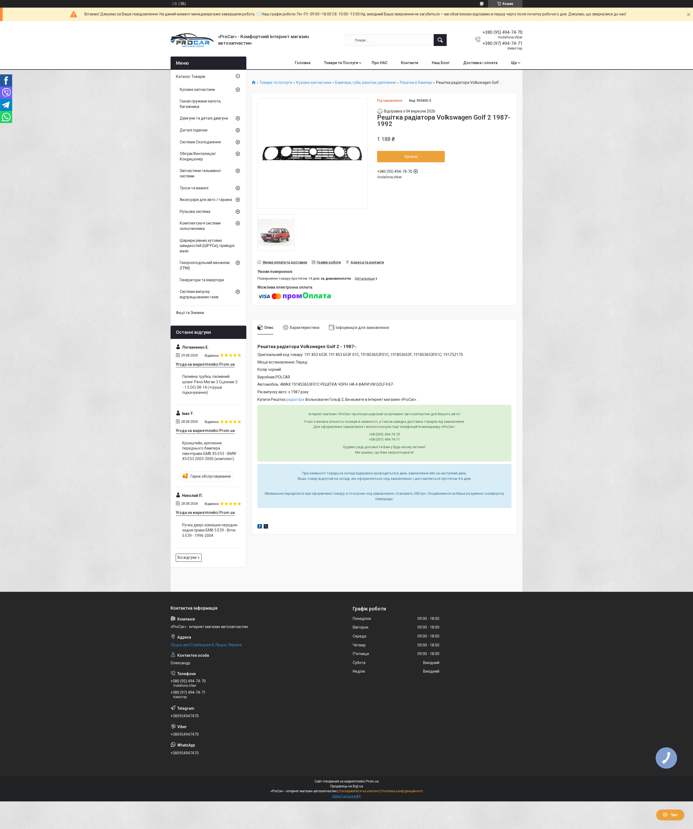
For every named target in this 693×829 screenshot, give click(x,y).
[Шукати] (440, 40)
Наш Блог (441, 63)
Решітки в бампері (416, 83)
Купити (411, 156)
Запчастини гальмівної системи (200, 173)
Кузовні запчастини (313, 83)
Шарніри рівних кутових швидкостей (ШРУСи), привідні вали (207, 245)
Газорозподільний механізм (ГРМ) (205, 265)
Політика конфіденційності (402, 791)
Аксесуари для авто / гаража (206, 199)
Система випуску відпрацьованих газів (199, 294)
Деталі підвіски (193, 130)
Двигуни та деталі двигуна (204, 118)
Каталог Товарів (190, 76)
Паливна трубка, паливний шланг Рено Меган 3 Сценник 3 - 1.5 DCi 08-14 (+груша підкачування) (209, 384)
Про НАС (379, 63)
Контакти (409, 63)
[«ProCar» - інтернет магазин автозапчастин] (192, 40)
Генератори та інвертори (202, 280)
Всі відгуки (187, 557)
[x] (266, 527)
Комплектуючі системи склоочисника (200, 226)
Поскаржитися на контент (359, 791)
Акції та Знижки (190, 313)
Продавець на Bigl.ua (346, 786)
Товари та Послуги (341, 63)
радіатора (295, 399)
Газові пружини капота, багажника (200, 104)
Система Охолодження (200, 142)
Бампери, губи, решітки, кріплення (365, 83)
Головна (302, 63)
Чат (674, 815)
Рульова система (195, 211)
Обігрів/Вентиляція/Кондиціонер (198, 156)
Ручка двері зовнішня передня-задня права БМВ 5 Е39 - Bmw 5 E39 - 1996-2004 (210, 530)
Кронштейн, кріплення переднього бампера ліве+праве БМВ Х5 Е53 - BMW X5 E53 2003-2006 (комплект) (209, 451)
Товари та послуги (275, 83)
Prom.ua (372, 781)
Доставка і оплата (480, 63)
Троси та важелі (194, 188)
